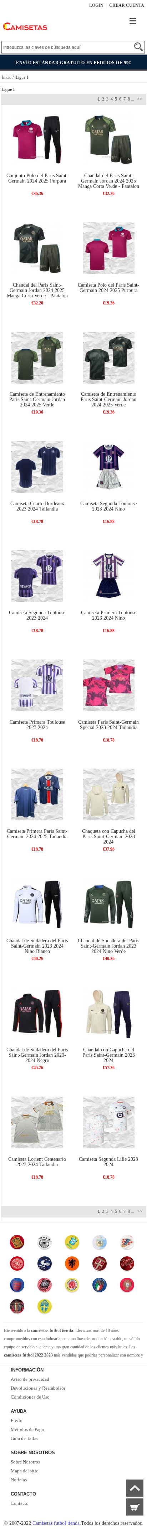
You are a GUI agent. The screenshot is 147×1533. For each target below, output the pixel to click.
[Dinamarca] (17, 1265)
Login (96, 5)
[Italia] (99, 1287)
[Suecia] (44, 1308)
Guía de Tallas (24, 1438)
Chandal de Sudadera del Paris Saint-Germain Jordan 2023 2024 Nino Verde (108, 946)
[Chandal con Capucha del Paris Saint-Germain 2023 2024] (109, 1012)
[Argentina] (99, 1244)
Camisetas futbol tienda (56, 1523)
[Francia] (44, 1265)
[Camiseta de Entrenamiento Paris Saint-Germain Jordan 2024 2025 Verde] (37, 357)
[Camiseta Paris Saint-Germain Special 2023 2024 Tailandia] (109, 685)
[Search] (138, 46)
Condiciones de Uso (30, 1397)
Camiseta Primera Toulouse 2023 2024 (37, 724)
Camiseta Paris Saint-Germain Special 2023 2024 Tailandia (108, 724)
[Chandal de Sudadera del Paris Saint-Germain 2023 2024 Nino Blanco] (37, 903)
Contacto (20, 1503)
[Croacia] (127, 1244)
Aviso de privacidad (30, 1379)
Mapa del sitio (25, 1470)
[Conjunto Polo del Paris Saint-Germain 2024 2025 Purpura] (37, 138)
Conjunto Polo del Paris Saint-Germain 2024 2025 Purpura (37, 178)
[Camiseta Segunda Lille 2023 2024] (109, 1122)
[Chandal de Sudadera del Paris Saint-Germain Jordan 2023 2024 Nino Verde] (109, 903)
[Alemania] (44, 1244)
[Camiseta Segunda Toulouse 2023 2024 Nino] (109, 466)
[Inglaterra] (17, 1287)
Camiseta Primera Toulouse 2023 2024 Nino (108, 615)
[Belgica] (17, 1308)
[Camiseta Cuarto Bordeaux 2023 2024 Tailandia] (37, 466)
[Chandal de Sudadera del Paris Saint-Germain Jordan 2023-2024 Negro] (37, 1012)
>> (139, 99)
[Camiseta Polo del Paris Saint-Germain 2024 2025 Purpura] (109, 248)
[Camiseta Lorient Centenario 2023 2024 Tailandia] (37, 1122)
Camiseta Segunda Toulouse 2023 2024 (37, 615)
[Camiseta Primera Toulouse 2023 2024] (37, 685)
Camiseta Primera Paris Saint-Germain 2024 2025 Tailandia (37, 834)
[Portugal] (127, 1287)
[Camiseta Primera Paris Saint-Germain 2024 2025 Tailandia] (37, 794)
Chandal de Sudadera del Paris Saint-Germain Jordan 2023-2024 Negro (37, 1055)
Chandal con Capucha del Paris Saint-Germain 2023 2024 (108, 1055)
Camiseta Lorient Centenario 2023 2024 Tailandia (37, 1162)
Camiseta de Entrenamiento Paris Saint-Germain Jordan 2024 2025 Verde (37, 399)
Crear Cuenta (126, 5)
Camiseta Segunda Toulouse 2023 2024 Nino (108, 506)
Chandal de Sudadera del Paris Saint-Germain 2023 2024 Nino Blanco (37, 946)
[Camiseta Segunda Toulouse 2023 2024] (37, 575)
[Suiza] (127, 1265)
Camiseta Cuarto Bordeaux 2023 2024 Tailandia (37, 506)
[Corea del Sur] (44, 1287)
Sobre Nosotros (25, 1462)
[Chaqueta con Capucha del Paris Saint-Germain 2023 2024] (109, 794)
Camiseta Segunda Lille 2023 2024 (108, 1162)
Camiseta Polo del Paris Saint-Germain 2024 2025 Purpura (108, 287)
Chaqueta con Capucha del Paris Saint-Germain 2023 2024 (108, 837)
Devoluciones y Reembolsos (38, 1388)
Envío (16, 1420)
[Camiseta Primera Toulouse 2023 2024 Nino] (109, 575)
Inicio (6, 77)
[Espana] (17, 1244)
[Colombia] (72, 1287)
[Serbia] (99, 1265)
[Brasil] (72, 1244)
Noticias (19, 1479)
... (132, 99)
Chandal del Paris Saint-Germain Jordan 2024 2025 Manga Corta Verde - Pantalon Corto (108, 183)
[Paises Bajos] (72, 1265)
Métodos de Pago (27, 1429)
